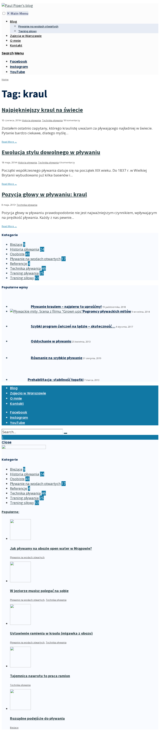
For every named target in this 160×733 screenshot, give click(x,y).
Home (5, 79)
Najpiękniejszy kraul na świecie (42, 110)
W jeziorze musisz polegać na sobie (39, 590)
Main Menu (17, 13)
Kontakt (16, 45)
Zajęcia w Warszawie (26, 36)
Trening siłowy (27, 31)
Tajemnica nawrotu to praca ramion (40, 675)
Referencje (18, 263)
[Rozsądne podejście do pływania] (20, 708)
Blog (13, 21)
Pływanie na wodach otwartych (38, 26)
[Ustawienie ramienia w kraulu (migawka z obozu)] (20, 623)
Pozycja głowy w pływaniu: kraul (44, 194)
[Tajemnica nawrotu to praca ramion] (20, 666)
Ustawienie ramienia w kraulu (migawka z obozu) (51, 633)
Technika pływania (52, 120)
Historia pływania (31, 120)
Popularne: (10, 512)
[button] (3, 13)
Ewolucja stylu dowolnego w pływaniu (51, 152)
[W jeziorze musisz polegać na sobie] (20, 581)
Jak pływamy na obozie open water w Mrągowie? (51, 548)
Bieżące (16, 244)
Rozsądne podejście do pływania (37, 718)
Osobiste (17, 254)
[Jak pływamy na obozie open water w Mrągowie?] (20, 538)
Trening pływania (24, 273)
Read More (9, 141)
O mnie (15, 40)
